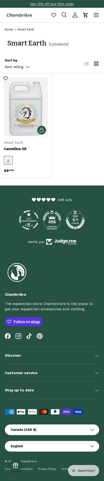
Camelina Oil (15, 149)
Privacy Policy (47, 469)
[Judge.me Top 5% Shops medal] (75, 220)
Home (9, 29)
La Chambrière (26, 461)
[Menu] (96, 15)
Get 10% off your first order (52, 4)
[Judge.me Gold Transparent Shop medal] (28, 220)
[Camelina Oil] (26, 106)
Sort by (11, 60)
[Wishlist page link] (53, 15)
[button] (85, 15)
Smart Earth (25, 29)
